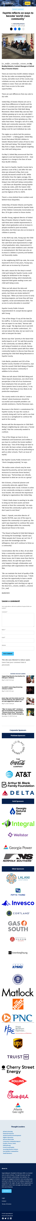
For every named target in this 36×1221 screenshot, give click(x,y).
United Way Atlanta (19, 24)
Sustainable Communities (10, 1151)
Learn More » (6, 1191)
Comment (4, 612)
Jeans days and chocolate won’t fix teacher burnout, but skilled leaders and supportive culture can (13, 699)
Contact (4, 1201)
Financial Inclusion (8, 1133)
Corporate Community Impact (11, 1141)
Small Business (7, 1153)
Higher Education (8, 1137)
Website (4, 645)
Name (4, 629)
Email (3, 637)
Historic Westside (8, 1139)
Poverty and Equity (8, 1147)
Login (3, 1198)
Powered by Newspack (7, 1215)
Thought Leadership (18, 9)
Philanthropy (7, 1145)
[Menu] (32, 3)
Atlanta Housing (8, 1131)
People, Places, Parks (9, 1143)
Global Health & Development (12, 1135)
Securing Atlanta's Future (10, 1149)
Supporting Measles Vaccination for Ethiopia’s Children (13, 677)
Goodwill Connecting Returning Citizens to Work (12, 688)
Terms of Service (6, 1204)
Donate (28, 3)
